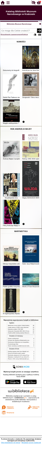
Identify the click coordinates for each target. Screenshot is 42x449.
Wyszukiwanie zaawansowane (11, 34)
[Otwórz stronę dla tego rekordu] (31, 57)
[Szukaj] (39, 30)
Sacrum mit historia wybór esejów (16, 353)
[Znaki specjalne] (39, 34)
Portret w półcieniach (13, 338)
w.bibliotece (20, 398)
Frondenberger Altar (13, 344)
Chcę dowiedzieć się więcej (10, 443)
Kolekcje (25, 34)
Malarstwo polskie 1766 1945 (15, 329)
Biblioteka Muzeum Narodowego (19, 24)
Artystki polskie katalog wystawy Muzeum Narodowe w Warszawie (25, 332)
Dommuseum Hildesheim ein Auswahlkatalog (19, 342)
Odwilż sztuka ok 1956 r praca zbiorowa (18, 327)
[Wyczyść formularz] (35, 34)
